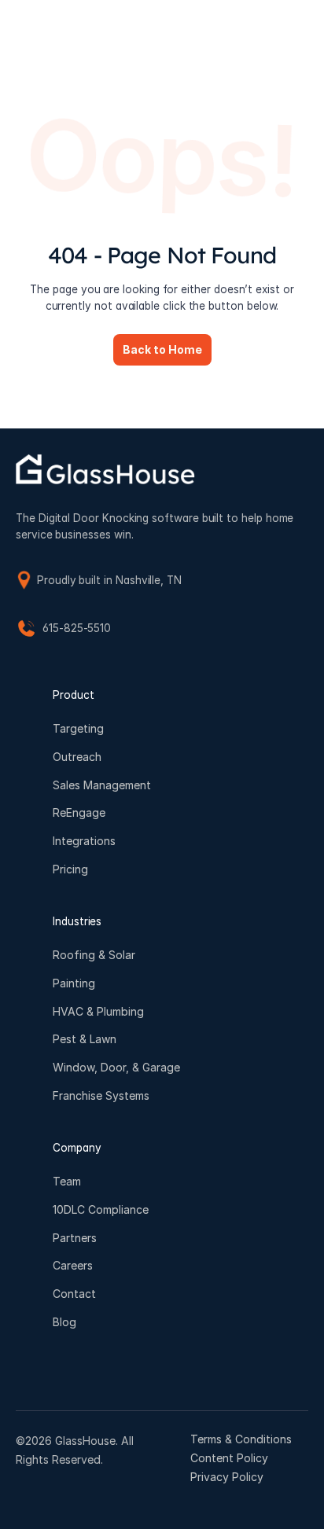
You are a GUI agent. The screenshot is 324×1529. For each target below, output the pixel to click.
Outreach (77, 756)
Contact (74, 1293)
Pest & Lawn (84, 1039)
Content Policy (229, 1458)
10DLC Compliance (101, 1209)
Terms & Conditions (241, 1439)
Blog (64, 1322)
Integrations (84, 841)
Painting (74, 983)
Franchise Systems (101, 1095)
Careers (73, 1266)
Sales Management (102, 785)
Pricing (70, 869)
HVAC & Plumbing (98, 1011)
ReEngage (79, 813)
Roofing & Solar (94, 954)
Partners (75, 1237)
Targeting (78, 728)
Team (67, 1181)
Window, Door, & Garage (116, 1068)
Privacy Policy (226, 1476)
